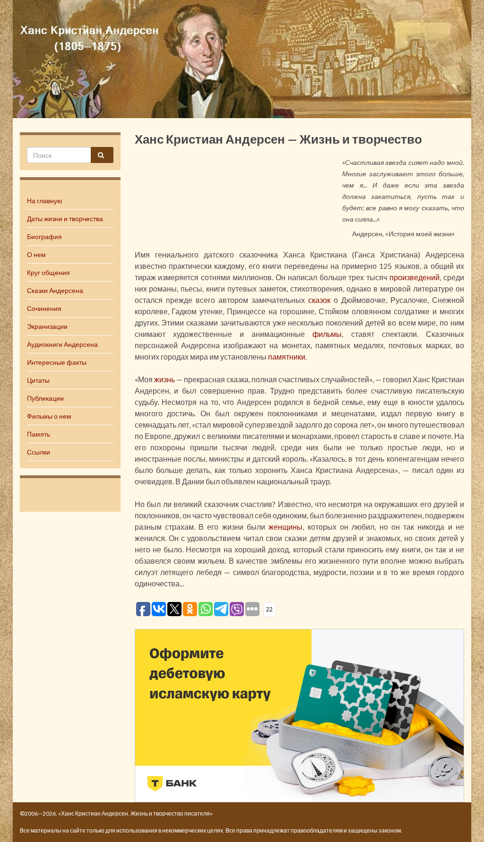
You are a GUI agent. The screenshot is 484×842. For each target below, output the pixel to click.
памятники (286, 356)
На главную (44, 201)
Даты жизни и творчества (65, 219)
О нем (36, 254)
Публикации (45, 398)
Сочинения (44, 308)
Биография (44, 236)
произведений (414, 277)
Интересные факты (56, 362)
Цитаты (38, 380)
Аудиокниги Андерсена (62, 344)
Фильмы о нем (49, 416)
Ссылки (38, 452)
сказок (319, 299)
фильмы (327, 333)
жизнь (164, 379)
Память (38, 434)
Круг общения (48, 272)
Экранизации (47, 326)
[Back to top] (463, 821)
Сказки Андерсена (55, 290)
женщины (285, 526)
